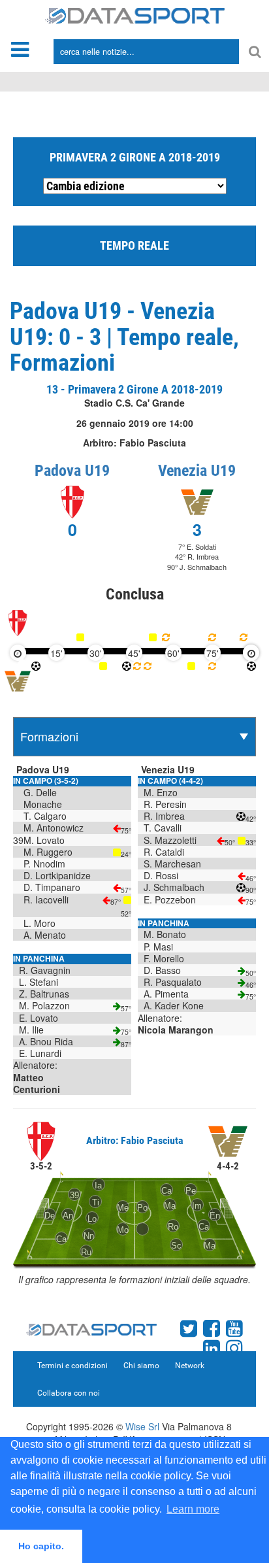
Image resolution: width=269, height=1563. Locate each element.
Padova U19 (72, 471)
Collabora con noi (68, 1393)
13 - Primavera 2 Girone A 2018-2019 (134, 389)
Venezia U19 (197, 471)
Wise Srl (142, 1426)
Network (189, 1365)
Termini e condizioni (72, 1365)
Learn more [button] (192, 1509)
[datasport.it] (135, 14)
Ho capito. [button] (41, 1546)
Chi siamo (141, 1365)
